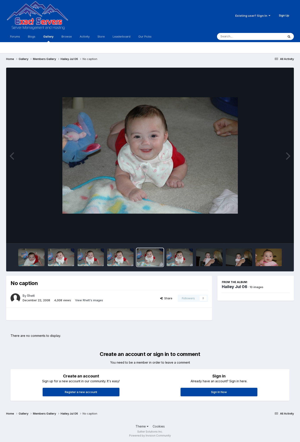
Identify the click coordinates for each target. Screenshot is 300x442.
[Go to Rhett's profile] (15, 298)
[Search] (289, 36)
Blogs (31, 36)
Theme (141, 426)
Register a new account (81, 392)
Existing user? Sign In (252, 15)
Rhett (31, 296)
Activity (85, 36)
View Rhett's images (89, 300)
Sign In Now (219, 392)
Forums (15, 36)
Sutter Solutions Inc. (150, 431)
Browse (66, 36)
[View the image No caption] (31, 257)
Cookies (159, 426)
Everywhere (270, 36)
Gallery (48, 36)
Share (167, 298)
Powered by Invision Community (150, 435)
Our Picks (145, 36)
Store (101, 36)
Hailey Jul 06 (234, 286)
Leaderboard (121, 36)
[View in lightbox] (150, 155)
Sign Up (284, 15)
